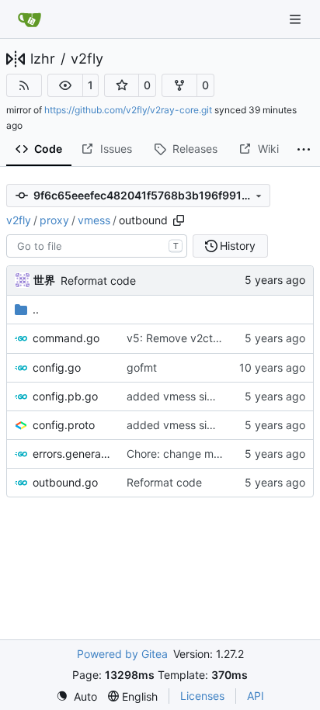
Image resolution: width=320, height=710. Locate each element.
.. (36, 309)
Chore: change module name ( (203, 453)
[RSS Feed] (24, 85)
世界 (44, 279)
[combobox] (96, 246)
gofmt (142, 367)
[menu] (76, 696)
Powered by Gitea (122, 653)
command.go (66, 338)
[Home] (29, 19)
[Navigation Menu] (296, 19)
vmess (94, 220)
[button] (65, 85)
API (255, 695)
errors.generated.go (72, 453)
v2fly (87, 59)
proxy (54, 220)
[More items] (304, 149)
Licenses (202, 695)
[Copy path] (178, 220)
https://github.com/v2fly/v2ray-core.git (128, 110)
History (238, 245)
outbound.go (65, 482)
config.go (57, 367)
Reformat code (98, 280)
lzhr (42, 59)
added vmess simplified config (204, 396)
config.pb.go (65, 396)
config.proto (64, 424)
